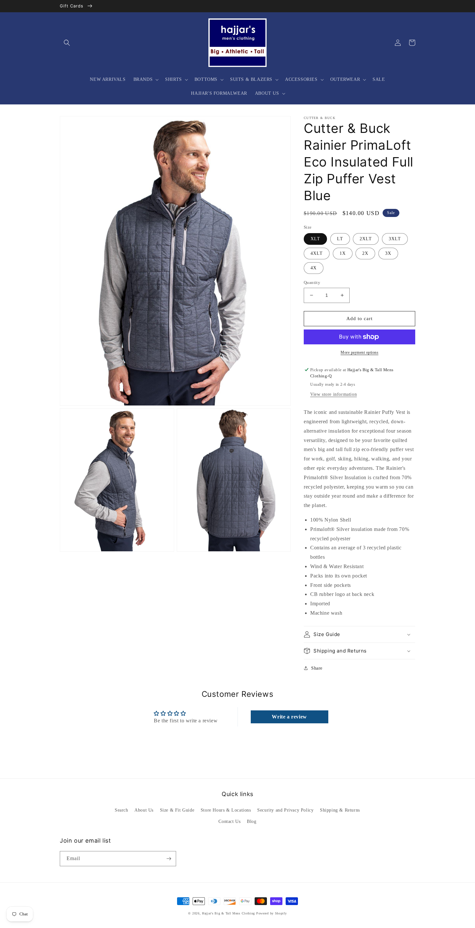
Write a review (289, 716)
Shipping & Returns (340, 810)
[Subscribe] (169, 858)
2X (365, 253)
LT (340, 238)
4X (314, 267)
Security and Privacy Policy (285, 810)
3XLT (395, 238)
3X (388, 253)
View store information (333, 394)
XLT (315, 238)
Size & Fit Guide (177, 810)
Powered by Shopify (271, 913)
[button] (67, 43)
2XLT (366, 238)
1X (343, 253)
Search (121, 810)
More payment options (359, 352)
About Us (143, 810)
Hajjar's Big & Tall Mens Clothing (228, 913)
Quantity (312, 282)
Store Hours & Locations (226, 810)
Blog (251, 821)
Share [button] (316, 668)
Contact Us (229, 821)
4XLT (317, 253)
